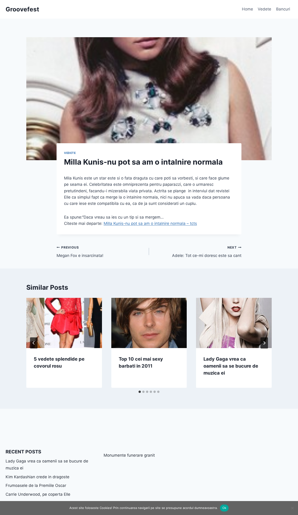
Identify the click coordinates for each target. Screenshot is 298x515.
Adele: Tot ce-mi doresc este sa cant (206, 252)
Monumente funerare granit (129, 455)
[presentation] (64, 323)
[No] (292, 508)
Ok (224, 508)
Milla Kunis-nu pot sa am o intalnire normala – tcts (150, 223)
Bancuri (283, 9)
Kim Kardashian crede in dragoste (37, 477)
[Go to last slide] (33, 343)
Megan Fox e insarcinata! (80, 252)
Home (247, 9)
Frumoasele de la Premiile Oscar (36, 485)
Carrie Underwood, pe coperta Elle (38, 494)
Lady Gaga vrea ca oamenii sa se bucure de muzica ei (230, 366)
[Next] (264, 343)
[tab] (140, 392)
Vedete (264, 9)
